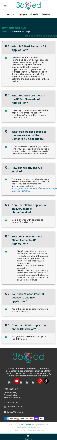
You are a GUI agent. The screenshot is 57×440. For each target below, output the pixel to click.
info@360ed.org (15, 412)
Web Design (22, 427)
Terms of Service (12, 397)
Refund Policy (10, 392)
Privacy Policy (10, 395)
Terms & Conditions (35, 430)
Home (5, 31)
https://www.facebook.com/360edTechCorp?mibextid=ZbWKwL (34, 189)
